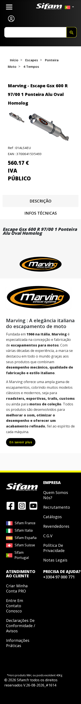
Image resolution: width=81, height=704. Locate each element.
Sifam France (25, 523)
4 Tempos (31, 66)
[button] (50, 127)
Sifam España (26, 537)
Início (14, 60)
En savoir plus (21, 442)
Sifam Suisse (25, 545)
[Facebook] (10, 505)
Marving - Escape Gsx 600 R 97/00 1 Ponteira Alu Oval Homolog (38, 94)
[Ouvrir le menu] (9, 7)
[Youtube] (33, 505)
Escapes (31, 60)
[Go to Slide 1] (17, 117)
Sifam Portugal (21, 555)
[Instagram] (21, 505)
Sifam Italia (24, 530)
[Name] (71, 32)
